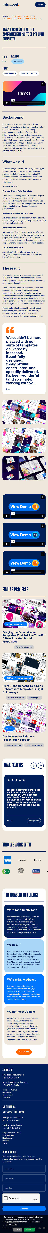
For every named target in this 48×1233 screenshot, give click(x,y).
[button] (40, 4)
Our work (6, 16)
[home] (11, 4)
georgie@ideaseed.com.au (15, 1082)
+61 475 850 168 (10, 1077)
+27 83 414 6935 (10, 1120)
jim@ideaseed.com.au (13, 1074)
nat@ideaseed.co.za (12, 1124)
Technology (17, 61)
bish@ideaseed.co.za (12, 1117)
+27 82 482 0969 (11, 1127)
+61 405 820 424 (11, 1085)
